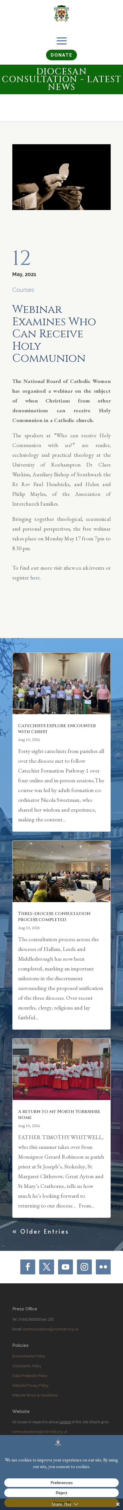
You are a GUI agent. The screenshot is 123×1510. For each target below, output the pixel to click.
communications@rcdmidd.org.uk (50, 1329)
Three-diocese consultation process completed (54, 916)
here (35, 577)
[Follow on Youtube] (65, 1266)
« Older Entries (40, 1231)
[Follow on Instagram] (84, 1266)
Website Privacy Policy (30, 1385)
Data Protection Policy (29, 1376)
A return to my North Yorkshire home (59, 1114)
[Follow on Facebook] (27, 1266)
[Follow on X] (46, 1266)
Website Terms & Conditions (35, 1395)
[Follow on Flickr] (103, 1266)
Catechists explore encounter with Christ (57, 729)
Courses (23, 289)
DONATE (61, 55)
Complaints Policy (26, 1366)
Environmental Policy (28, 1356)
